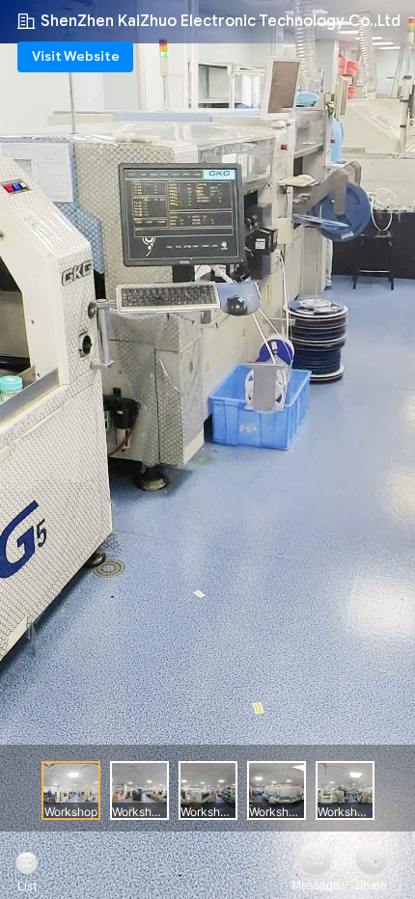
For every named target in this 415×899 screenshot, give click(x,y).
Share (371, 885)
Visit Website (76, 56)
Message (315, 885)
